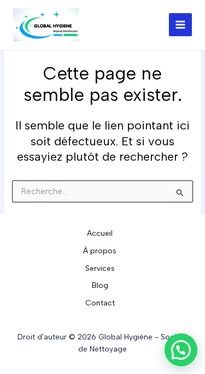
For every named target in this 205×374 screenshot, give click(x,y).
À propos (99, 250)
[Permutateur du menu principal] (180, 24)
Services (100, 268)
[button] (181, 349)
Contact (100, 302)
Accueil (100, 233)
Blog (100, 285)
